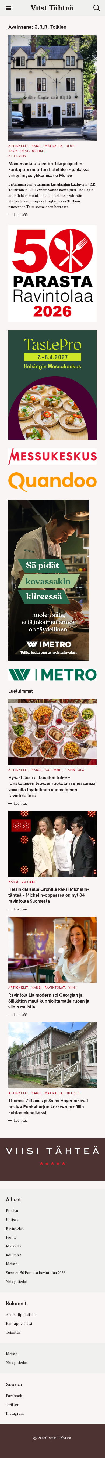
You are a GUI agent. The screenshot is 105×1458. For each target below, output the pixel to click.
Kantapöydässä (19, 1323)
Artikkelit (18, 146)
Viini (72, 987)
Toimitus (13, 1332)
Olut (70, 146)
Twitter (12, 1404)
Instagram (15, 1413)
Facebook (14, 1395)
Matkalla (53, 146)
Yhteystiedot (17, 1281)
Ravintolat (18, 151)
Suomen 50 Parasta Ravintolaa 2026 (35, 1272)
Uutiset (39, 151)
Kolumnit (53, 770)
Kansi (37, 146)
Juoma (11, 1237)
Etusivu (12, 1210)
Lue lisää (21, 214)
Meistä (12, 1263)
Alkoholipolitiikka (21, 1314)
